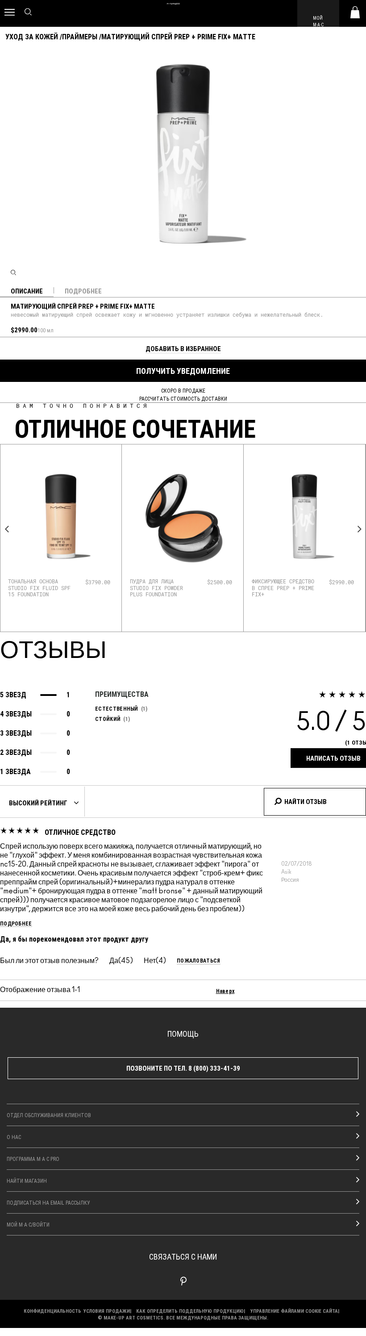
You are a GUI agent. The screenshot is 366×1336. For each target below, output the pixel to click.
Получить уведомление (183, 370)
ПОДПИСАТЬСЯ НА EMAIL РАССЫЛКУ (48, 1202)
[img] (60, 516)
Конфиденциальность (52, 1310)
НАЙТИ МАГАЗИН (27, 1180)
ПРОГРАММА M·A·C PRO (33, 1158)
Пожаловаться (198, 960)
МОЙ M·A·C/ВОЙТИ (28, 1224)
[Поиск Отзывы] (277, 800)
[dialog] (39, 588)
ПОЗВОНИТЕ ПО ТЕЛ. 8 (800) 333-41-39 (183, 1068)
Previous (6, 529)
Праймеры (79, 36)
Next (359, 529)
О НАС (14, 1136)
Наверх (225, 990)
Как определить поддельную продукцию (190, 1310)
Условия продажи (106, 1310)
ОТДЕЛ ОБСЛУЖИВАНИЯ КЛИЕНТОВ (49, 1114)
